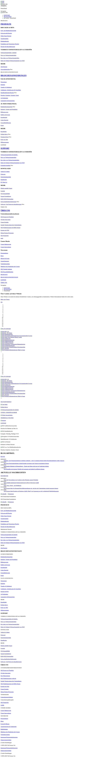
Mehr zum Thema (5, 299)
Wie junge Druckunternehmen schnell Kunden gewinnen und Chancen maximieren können (26, 463)
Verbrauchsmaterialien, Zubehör (8, 52)
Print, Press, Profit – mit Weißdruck (12, 485)
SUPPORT (5, 148)
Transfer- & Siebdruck (6, 87)
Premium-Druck (5, 137)
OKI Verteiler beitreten (6, 269)
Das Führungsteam (5, 676)
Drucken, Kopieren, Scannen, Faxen (10, 95)
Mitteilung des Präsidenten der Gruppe (10, 266)
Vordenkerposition (5, 264)
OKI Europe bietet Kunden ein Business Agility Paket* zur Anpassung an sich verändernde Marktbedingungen (31, 491)
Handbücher (4, 179)
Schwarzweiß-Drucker (6, 33)
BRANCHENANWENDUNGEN (13, 75)
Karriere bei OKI (5, 230)
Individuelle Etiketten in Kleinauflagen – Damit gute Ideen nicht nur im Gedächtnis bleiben (26, 466)
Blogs (2, 256)
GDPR (2, 705)
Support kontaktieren (6, 196)
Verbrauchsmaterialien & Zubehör (9, 154)
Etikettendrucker (5, 41)
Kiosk (2, 125)
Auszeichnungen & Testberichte (8, 726)
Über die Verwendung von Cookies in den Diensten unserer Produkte (21, 480)
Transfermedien (4, 38)
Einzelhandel (4, 117)
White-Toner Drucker (6, 36)
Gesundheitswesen (5, 573)
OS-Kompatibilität (5, 193)
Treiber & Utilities (5, 171)
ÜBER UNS (5, 210)
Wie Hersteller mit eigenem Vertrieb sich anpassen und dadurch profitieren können (24, 469)
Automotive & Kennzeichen (8, 100)
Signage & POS (5, 591)
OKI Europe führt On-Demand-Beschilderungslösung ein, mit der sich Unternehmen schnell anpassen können (31, 488)
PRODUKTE (6, 24)
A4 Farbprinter (4, 98)
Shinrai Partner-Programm (7, 233)
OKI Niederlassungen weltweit (8, 678)
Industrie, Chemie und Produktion (9, 109)
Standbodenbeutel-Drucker (7, 92)
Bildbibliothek (4, 729)
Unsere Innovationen (6, 247)
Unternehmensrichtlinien (7, 697)
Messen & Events (5, 258)
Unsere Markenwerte (6, 244)
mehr (2, 238)
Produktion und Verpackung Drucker (10, 44)
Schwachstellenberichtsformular (8, 201)
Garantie (3, 191)
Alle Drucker (4, 66)
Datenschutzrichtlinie (6, 740)
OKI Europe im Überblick (7, 217)
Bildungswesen (4, 112)
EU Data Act (4, 182)
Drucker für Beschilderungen (8, 46)
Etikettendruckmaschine (6, 106)
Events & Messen (5, 724)
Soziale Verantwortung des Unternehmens (11, 225)
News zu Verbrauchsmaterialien (8, 55)
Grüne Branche (4, 120)
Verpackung (4, 82)
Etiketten (3, 84)
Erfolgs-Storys (4, 134)
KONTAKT (7, 15)
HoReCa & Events (5, 114)
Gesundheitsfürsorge (6, 122)
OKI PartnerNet (5, 235)
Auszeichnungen (5, 261)
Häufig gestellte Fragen (6, 188)
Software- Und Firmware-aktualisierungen (11, 204)
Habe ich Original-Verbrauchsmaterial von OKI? (13, 60)
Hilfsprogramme (5, 142)
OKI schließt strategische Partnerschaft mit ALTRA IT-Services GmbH (21, 482)
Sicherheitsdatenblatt (6, 177)
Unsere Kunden (4, 222)
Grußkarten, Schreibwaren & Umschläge (11, 90)
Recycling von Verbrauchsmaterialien (10, 58)
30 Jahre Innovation (5, 219)
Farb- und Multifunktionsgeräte (8, 30)
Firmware (3, 174)
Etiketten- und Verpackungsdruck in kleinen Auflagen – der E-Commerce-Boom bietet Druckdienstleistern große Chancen (34, 460)
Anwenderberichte (5, 69)
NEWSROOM (4, 475)
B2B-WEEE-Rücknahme (7, 199)
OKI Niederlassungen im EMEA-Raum (10, 227)
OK (2, 302)
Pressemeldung (4, 253)
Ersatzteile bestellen (5, 165)
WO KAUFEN (7, 16)
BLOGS (3, 456)
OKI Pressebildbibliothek (7, 272)
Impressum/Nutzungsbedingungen (9, 737)
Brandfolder (4, 131)
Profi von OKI (4, 139)
